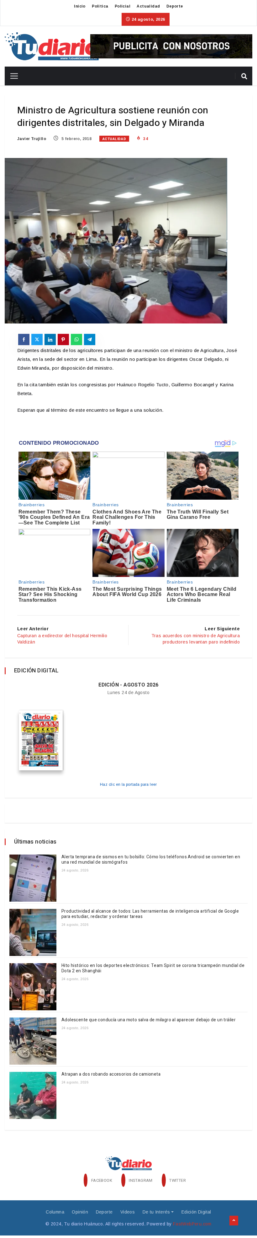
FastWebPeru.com (192, 1223)
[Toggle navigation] (12, 76)
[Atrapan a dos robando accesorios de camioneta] (32, 1095)
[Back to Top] (233, 1221)
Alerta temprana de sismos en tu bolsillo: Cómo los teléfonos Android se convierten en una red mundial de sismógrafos (150, 860)
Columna (55, 1211)
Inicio (79, 6)
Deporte (174, 6)
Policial (122, 6)
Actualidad (148, 6)
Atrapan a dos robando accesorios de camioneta (111, 1074)
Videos (127, 1211)
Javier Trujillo (31, 139)
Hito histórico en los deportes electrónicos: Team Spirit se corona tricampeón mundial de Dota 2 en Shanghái (152, 968)
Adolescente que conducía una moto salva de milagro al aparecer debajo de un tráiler (149, 1020)
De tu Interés (156, 1211)
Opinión (80, 1211)
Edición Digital (196, 1211)
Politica (100, 6)
